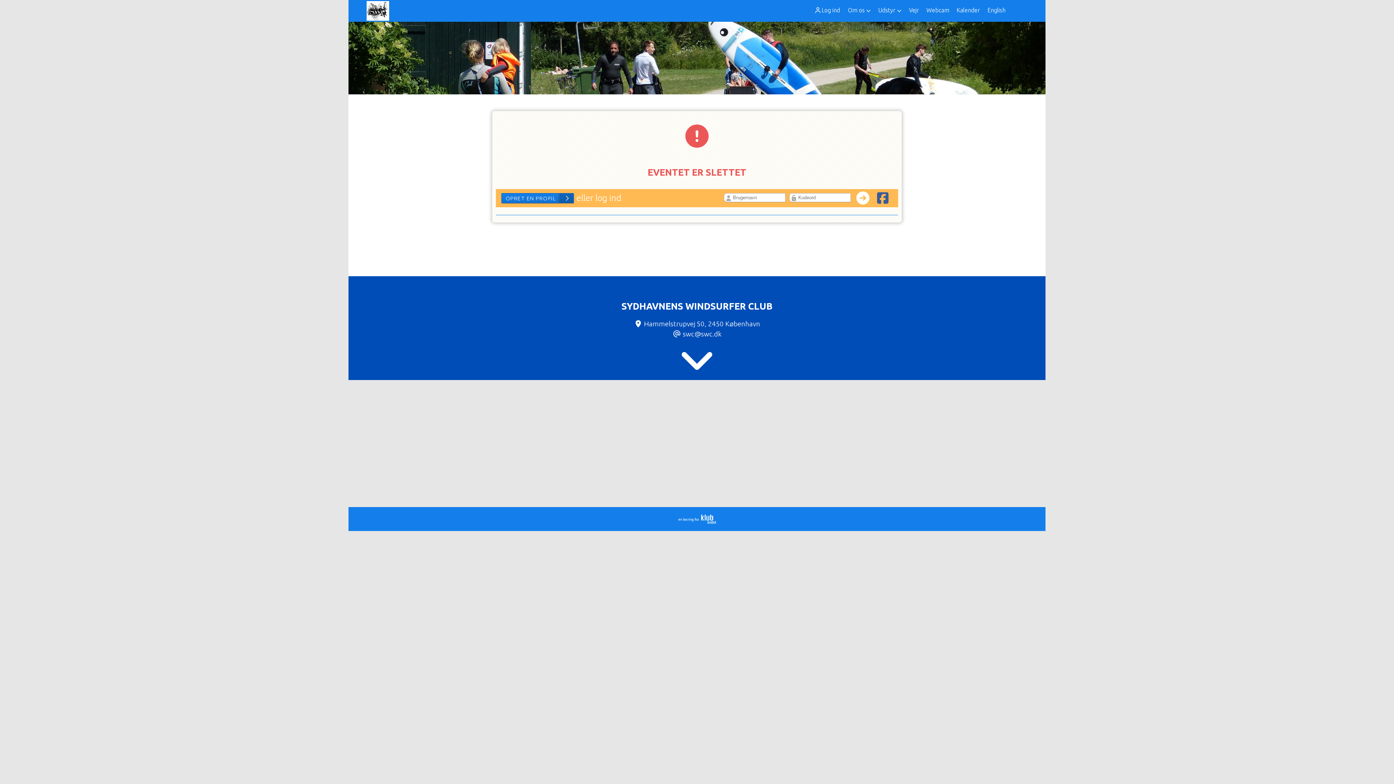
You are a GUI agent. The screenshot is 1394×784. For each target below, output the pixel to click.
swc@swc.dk (702, 334)
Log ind (831, 10)
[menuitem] (829, 10)
